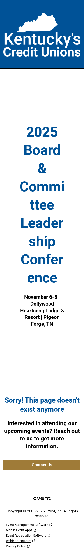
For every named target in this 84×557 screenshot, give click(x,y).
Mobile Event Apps (19, 530)
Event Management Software (27, 525)
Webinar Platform (18, 541)
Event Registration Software (26, 535)
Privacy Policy (16, 546)
